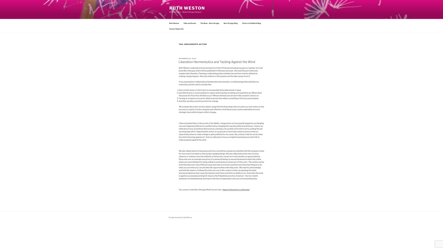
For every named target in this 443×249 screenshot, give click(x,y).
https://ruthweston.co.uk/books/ (236, 190)
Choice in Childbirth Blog (251, 23)
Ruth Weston (187, 8)
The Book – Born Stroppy (209, 23)
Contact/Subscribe (176, 29)
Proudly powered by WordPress (180, 217)
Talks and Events (189, 23)
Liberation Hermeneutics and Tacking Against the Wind (217, 62)
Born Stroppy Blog (231, 23)
